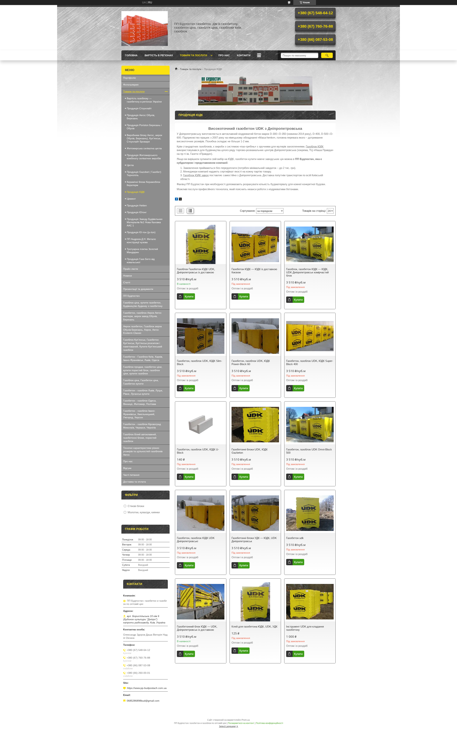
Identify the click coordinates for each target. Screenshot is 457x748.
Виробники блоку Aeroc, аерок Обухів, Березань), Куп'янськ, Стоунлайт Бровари (144, 138)
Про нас (224, 55)
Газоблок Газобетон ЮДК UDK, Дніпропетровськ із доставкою (196, 271)
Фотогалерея (131, 84)
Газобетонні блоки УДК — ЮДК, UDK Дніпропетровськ (254, 539)
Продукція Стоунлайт (139, 108)
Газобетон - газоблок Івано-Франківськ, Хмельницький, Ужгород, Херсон (139, 414)
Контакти (243, 55)
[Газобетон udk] (310, 513)
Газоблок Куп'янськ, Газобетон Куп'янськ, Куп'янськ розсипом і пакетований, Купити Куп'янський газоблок (142, 344)
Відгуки (127, 468)
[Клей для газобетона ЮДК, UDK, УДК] (255, 601)
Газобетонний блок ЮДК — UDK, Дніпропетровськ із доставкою (197, 628)
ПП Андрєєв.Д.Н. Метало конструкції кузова (141, 241)
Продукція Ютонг (137, 212)
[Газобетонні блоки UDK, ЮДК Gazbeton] (255, 424)
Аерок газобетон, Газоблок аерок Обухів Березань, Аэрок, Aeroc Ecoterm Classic (142, 330)
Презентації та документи (138, 289)
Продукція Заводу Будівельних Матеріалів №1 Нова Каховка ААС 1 (144, 222)
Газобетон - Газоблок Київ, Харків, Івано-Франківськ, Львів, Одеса (143, 358)
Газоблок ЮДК (314, 146)
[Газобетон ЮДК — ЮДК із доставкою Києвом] (255, 244)
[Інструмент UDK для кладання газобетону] (310, 601)
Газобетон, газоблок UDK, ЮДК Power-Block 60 (251, 362)
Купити (189, 296)
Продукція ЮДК (136, 191)
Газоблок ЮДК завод (196, 175)
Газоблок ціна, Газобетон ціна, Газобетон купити (141, 382)
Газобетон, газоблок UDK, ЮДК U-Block (198, 451)
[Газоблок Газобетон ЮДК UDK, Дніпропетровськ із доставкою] (200, 244)
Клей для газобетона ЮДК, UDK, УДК (254, 626)
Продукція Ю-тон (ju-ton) (141, 232)
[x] (180, 199)
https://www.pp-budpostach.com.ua (147, 688)
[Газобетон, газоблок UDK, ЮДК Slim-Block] (200, 336)
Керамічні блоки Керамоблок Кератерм (143, 183)
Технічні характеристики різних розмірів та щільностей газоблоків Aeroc (142, 451)
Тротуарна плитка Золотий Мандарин (142, 251)
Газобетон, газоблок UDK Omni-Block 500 (309, 451)
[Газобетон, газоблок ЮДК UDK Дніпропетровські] (200, 513)
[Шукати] (327, 55)
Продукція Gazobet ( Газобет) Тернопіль (144, 173)
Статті (126, 282)
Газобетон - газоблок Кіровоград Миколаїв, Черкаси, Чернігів (142, 426)
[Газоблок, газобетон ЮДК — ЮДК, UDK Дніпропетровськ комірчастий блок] (310, 244)
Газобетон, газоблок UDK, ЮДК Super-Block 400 (309, 362)
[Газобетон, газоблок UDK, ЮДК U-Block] (200, 424)
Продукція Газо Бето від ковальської (141, 261)
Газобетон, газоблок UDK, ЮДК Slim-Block (199, 362)
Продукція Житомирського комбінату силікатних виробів (144, 157)
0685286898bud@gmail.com (143, 700)
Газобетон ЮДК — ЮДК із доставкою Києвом (254, 271)
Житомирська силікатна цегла (144, 148)
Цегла (130, 165)
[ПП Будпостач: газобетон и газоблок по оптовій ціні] (144, 27)
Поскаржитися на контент (241, 723)
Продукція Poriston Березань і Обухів (144, 127)
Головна (131, 55)
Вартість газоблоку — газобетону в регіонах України (144, 100)
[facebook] (176, 199)
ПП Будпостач (131, 295)
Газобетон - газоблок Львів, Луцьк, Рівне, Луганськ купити (143, 392)
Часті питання (131, 474)
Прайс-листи (130, 268)
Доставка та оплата (134, 481)
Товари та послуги (193, 55)
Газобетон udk (295, 537)
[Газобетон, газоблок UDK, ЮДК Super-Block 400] (310, 336)
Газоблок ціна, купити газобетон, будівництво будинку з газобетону (142, 304)
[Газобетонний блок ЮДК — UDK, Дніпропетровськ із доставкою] (200, 601)
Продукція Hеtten (137, 205)
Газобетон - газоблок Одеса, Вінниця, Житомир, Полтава (139, 402)
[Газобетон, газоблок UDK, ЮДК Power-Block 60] (255, 336)
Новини (127, 275)
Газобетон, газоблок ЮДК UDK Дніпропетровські (196, 539)
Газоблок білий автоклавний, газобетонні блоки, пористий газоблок (140, 438)
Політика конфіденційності (269, 723)
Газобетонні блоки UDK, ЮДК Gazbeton (250, 451)
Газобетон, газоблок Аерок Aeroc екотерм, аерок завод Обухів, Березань (142, 316)
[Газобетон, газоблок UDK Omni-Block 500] (310, 424)
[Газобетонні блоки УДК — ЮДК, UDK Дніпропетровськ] (255, 513)
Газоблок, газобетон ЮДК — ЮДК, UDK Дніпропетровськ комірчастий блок (307, 272)
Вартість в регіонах (159, 55)
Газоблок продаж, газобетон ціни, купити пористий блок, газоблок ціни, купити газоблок (142, 370)
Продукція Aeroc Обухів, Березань (141, 117)
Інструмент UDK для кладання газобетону (305, 628)
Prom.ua (246, 720)
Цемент (131, 198)
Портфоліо (129, 77)
